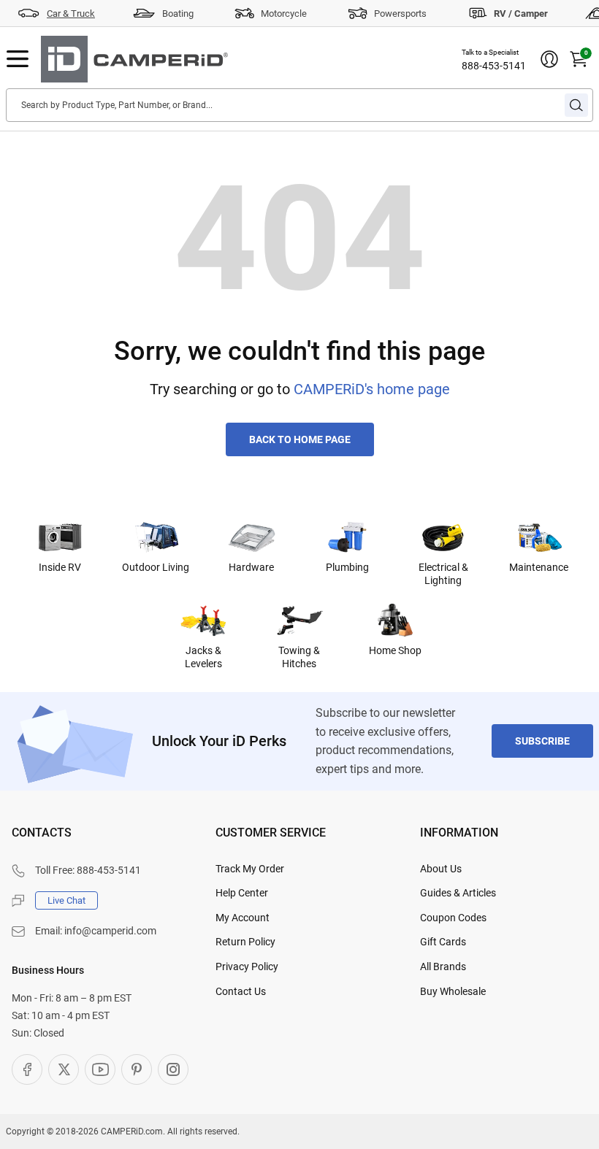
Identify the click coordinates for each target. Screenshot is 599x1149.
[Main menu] (17, 59)
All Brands (443, 966)
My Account (242, 917)
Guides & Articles (458, 893)
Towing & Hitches (299, 657)
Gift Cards (443, 942)
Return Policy (245, 942)
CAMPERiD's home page (372, 389)
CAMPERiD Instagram (173, 1069)
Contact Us (240, 991)
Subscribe (542, 741)
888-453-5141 (494, 66)
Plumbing (347, 567)
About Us (441, 869)
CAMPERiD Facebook (27, 1069)
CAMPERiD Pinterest (136, 1069)
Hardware (251, 567)
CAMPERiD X (63, 1069)
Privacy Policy (246, 966)
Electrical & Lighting (443, 573)
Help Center (241, 893)
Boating (178, 13)
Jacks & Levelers (203, 657)
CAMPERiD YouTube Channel (100, 1069)
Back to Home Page (300, 439)
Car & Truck (71, 13)
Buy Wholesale (453, 991)
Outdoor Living (155, 567)
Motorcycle (284, 13)
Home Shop (395, 650)
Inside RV (60, 567)
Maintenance (538, 567)
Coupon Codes (453, 917)
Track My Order (249, 869)
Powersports (400, 13)
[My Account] (549, 59)
